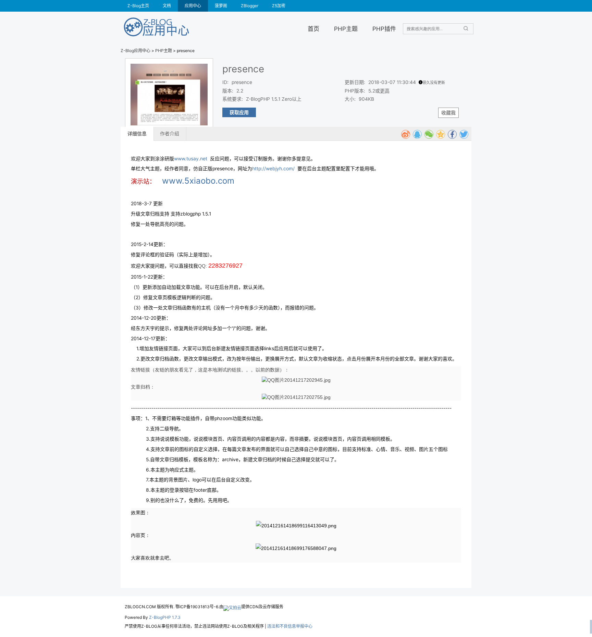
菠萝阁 (221, 5)
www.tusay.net (190, 158)
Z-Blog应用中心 (135, 50)
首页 (313, 28)
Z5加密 (278, 5)
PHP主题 (346, 28)
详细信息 (137, 133)
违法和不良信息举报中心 (289, 626)
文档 (167, 5)
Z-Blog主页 (138, 5)
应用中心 (193, 5)
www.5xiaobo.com (198, 181)
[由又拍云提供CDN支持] (232, 606)
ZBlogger (249, 5)
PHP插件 (384, 28)
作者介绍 (169, 133)
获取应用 (239, 112)
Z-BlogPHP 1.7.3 (165, 617)
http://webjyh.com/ (273, 168)
